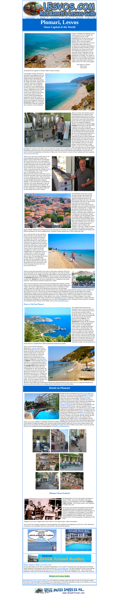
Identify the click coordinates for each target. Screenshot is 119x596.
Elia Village (88, 407)
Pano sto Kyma (88, 396)
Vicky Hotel (31, 421)
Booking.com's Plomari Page (61, 426)
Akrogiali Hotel (76, 423)
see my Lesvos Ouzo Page (31, 153)
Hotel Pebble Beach (33, 245)
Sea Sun (82, 414)
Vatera (44, 251)
